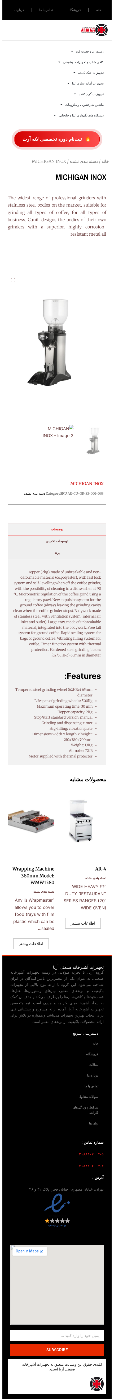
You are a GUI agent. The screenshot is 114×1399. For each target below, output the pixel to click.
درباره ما (18, 10)
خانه (99, 10)
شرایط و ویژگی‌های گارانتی (85, 1110)
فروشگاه (75, 10)
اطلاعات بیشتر (83, 923)
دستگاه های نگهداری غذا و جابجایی (81, 115)
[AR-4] (83, 823)
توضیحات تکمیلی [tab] (57, 541)
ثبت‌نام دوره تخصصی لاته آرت (57, 138)
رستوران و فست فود (90, 51)
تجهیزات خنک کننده (91, 73)
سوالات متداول (88, 1097)
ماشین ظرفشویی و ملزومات (84, 105)
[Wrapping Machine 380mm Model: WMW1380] (31, 823)
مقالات (93, 1065)
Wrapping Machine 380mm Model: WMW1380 (33, 875)
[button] (13, 280)
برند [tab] (57, 553)
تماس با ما (46, 10)
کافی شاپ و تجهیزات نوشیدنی (83, 62)
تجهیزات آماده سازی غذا (88, 83)
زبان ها (93, 1123)
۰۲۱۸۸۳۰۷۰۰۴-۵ (90, 1154)
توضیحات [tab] (57, 529)
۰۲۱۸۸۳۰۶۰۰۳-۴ (90, 1166)
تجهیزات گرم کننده (91, 94)
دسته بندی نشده (84, 161)
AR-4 (100, 869)
